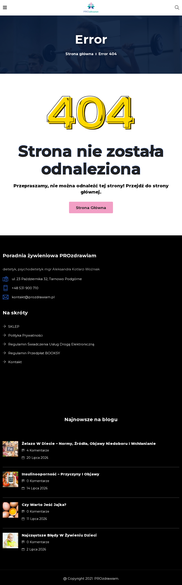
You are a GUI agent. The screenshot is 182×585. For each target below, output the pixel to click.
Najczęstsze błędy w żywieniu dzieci (59, 535)
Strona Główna (91, 207)
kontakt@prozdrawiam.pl (33, 297)
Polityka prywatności (25, 335)
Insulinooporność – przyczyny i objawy (60, 474)
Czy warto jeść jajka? (44, 505)
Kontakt (15, 362)
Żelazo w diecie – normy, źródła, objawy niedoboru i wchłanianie (89, 444)
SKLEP (13, 326)
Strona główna (79, 54)
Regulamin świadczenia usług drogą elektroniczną (51, 344)
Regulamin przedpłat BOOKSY (34, 353)
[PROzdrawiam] (91, 8)
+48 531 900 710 (25, 288)
